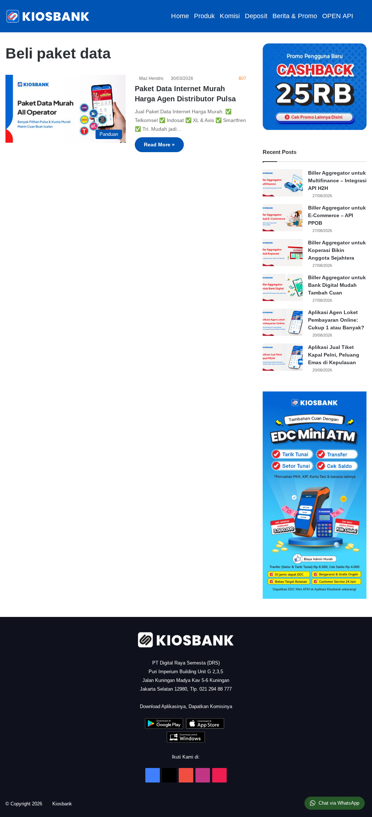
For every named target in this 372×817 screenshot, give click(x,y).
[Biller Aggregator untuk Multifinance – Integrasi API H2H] (283, 182)
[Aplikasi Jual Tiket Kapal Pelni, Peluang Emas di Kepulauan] (283, 357)
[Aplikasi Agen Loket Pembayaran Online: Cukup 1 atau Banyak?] (283, 322)
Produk (204, 16)
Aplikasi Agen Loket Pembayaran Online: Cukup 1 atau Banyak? (336, 319)
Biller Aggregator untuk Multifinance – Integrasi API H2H (337, 180)
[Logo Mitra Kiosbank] (48, 16)
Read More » (159, 144)
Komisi (230, 16)
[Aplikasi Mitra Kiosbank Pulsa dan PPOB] (164, 727)
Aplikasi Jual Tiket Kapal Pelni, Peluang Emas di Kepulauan (333, 354)
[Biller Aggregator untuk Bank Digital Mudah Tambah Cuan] (283, 287)
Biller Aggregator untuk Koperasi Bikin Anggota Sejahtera (337, 250)
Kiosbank (64, 803)
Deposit (256, 16)
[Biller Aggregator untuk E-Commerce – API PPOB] (283, 217)
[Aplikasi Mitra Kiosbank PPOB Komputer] (186, 741)
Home (180, 16)
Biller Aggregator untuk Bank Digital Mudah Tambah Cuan (337, 285)
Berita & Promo (294, 16)
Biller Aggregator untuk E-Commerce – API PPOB (337, 215)
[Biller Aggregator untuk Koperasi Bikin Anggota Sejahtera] (283, 252)
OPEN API (337, 16)
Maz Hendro (152, 78)
